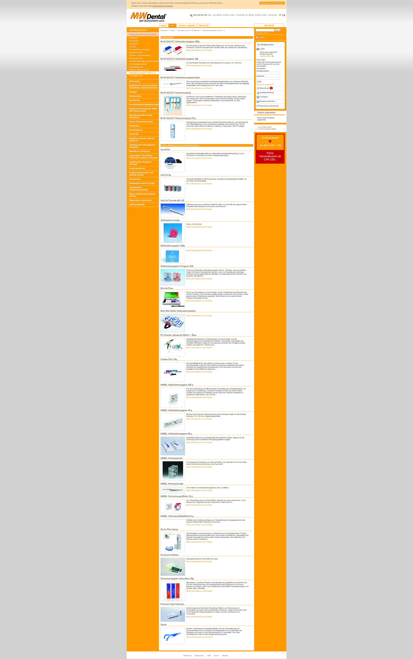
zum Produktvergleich (267, 129)
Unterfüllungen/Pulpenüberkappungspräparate (144, 61)
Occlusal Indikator (170, 555)
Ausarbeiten (134, 179)
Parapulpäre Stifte (136, 76)
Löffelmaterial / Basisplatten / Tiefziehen (142, 146)
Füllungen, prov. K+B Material (142, 34)
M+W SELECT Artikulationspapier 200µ (180, 41)
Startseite (164, 30)
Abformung (134, 81)
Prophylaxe (134, 126)
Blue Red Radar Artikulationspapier (178, 311)
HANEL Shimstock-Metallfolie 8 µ (177, 516)
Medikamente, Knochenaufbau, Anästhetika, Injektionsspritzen (143, 86)
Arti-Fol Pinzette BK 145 (172, 200)
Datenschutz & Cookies (162, 6)
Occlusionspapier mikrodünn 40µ (177, 578)
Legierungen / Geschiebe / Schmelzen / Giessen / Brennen (143, 156)
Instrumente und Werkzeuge (142, 183)
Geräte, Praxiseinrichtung (141, 122)
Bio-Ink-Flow (167, 288)
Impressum (187, 655)
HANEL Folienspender (172, 458)
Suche (216, 655)
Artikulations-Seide (170, 220)
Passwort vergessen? (265, 84)
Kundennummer (263, 71)
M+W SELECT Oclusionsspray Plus (178, 118)
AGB (209, 655)
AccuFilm (165, 149)
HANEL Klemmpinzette (172, 483)
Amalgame (133, 38)
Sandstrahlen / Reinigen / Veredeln (140, 163)
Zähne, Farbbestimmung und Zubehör (142, 195)
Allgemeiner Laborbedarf (140, 200)
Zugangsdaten (265, 56)
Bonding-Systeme (136, 58)
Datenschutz (199, 655)
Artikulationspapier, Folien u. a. (142, 73)
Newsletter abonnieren (269, 106)
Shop (173, 30)
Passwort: (260, 76)
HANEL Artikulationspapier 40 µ (176, 410)
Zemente (132, 47)
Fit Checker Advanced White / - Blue (178, 335)
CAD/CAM (133, 134)
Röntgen (133, 92)
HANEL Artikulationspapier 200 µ (177, 385)
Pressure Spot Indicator (172, 604)
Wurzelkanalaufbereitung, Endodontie (140, 116)
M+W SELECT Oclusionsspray (176, 92)
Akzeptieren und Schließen (272, 3)
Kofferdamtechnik (136, 67)
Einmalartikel (135, 96)
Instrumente (134, 100)
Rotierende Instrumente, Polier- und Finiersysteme (143, 110)
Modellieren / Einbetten (139, 151)
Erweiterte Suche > (263, 33)
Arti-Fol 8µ (166, 175)
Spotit (163, 624)
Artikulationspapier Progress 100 (177, 266)
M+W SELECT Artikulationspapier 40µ (179, 59)
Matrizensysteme (136, 52)
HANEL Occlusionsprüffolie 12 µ (177, 496)
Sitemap (225, 655)
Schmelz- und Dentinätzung (140, 55)
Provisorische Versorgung (139, 50)
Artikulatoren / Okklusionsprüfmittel (138, 188)
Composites (133, 41)
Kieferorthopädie (137, 204)
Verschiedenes (136, 130)
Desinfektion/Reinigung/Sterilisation (144, 104)
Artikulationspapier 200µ (173, 245)
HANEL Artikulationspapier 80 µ (176, 433)
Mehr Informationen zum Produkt (199, 50)
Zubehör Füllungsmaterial (139, 70)
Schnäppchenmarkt (138, 30)
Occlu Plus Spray (169, 529)
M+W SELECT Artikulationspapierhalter (180, 77)
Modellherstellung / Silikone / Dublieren (142, 139)
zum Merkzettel (265, 127)
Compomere (134, 44)
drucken (262, 37)
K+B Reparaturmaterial (138, 64)
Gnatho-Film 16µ (169, 359)
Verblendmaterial (137, 168)
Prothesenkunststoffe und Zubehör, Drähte (141, 174)
